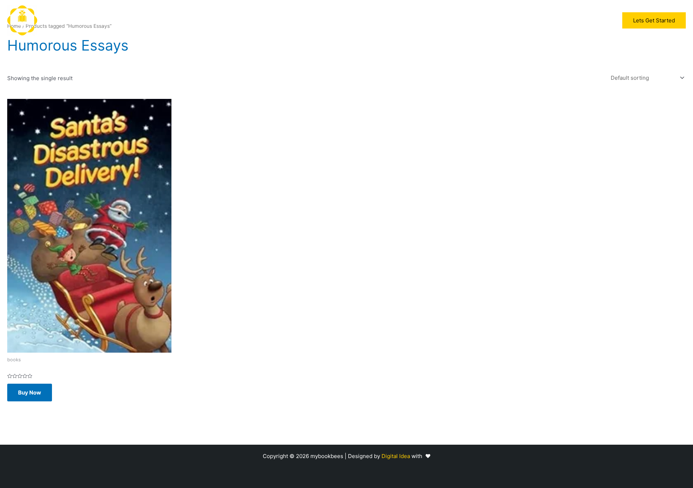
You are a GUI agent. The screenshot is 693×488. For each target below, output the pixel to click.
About (366, 20)
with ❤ (421, 456)
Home (275, 20)
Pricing (303, 20)
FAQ (389, 20)
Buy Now (29, 392)
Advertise (335, 20)
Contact (415, 20)
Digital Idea (396, 456)
